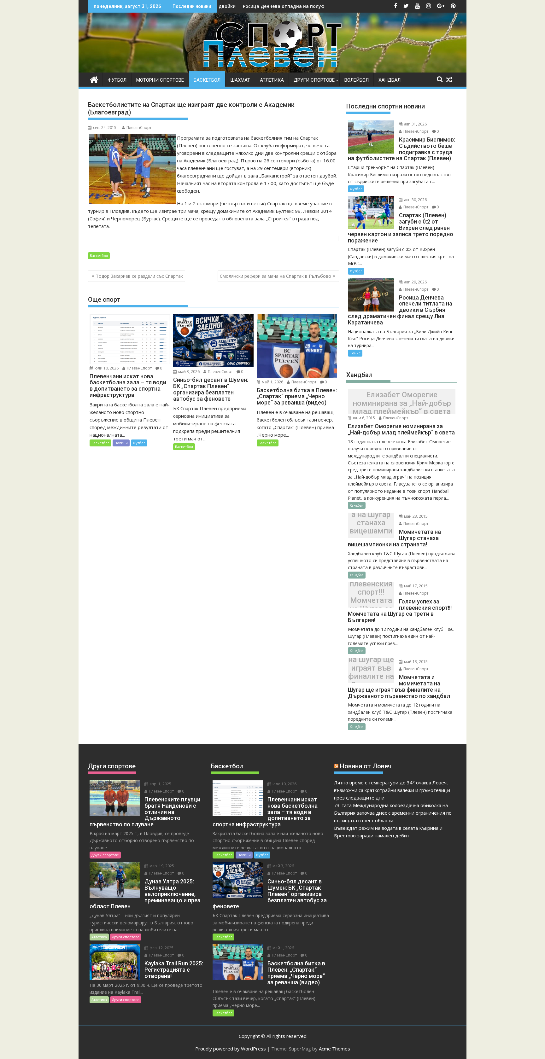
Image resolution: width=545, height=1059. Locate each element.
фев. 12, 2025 (161, 948)
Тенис (355, 353)
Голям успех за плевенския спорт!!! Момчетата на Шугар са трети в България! (371, 596)
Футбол (117, 80)
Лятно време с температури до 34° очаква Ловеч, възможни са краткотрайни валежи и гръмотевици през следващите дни (392, 790)
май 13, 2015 (415, 661)
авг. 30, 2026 (415, 199)
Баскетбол (207, 80)
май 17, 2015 (415, 586)
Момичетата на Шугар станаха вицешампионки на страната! (370, 527)
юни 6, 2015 (363, 418)
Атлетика (272, 80)
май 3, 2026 (188, 371)
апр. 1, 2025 (160, 784)
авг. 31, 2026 (415, 124)
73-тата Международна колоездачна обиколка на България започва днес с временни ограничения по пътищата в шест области (393, 812)
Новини (121, 442)
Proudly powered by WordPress (230, 1048)
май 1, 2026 (272, 382)
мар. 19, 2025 (161, 866)
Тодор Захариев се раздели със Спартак (139, 276)
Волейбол (356, 80)
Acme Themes (334, 1048)
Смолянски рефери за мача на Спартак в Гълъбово (275, 276)
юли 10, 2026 (106, 368)
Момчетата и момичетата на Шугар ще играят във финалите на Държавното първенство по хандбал (371, 672)
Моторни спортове (160, 80)
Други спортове (314, 80)
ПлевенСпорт (138, 127)
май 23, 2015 (415, 516)
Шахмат (240, 80)
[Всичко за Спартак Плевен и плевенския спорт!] (94, 79)
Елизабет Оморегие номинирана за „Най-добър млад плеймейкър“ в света (402, 403)
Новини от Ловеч (365, 766)
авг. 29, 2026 (415, 282)
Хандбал (389, 80)
